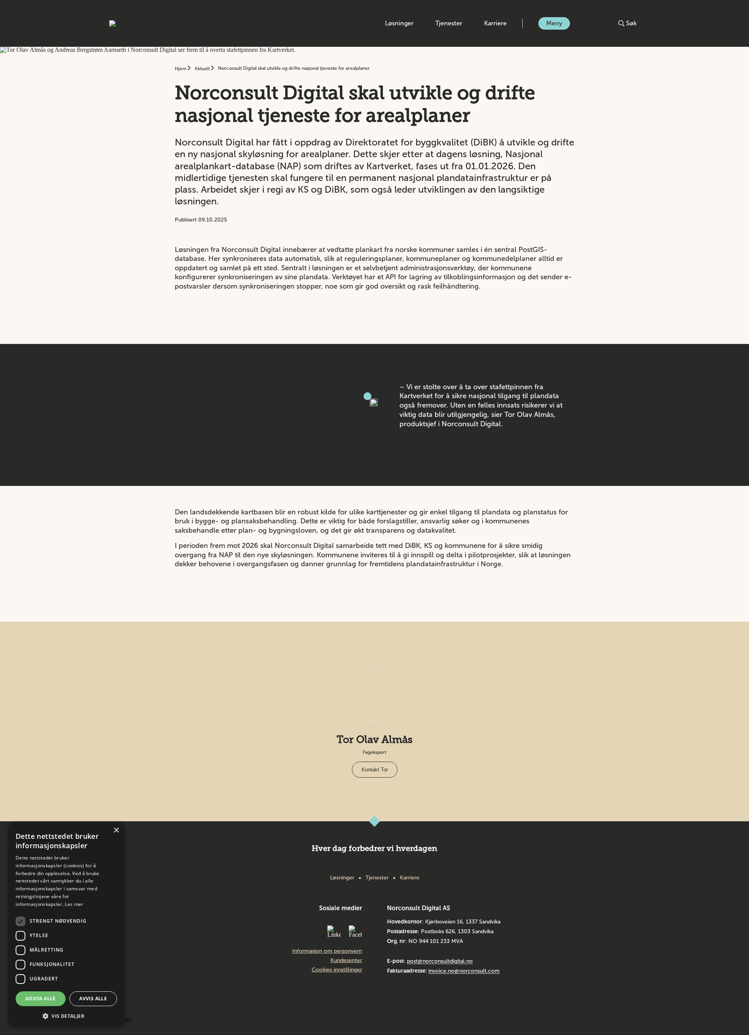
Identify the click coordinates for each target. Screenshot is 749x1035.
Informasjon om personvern (327, 951)
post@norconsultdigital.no (440, 961)
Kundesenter (346, 960)
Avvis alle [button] (93, 998)
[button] (66, 1015)
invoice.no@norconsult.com (464, 971)
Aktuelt (203, 68)
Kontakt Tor (375, 770)
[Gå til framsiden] (141, 23)
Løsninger (399, 23)
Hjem (181, 68)
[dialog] (66, 924)
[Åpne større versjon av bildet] (367, 396)
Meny (554, 23)
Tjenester (448, 23)
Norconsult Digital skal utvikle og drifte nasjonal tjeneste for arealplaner (294, 68)
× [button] (116, 830)
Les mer (74, 904)
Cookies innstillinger (337, 970)
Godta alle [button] (40, 998)
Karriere (495, 23)
